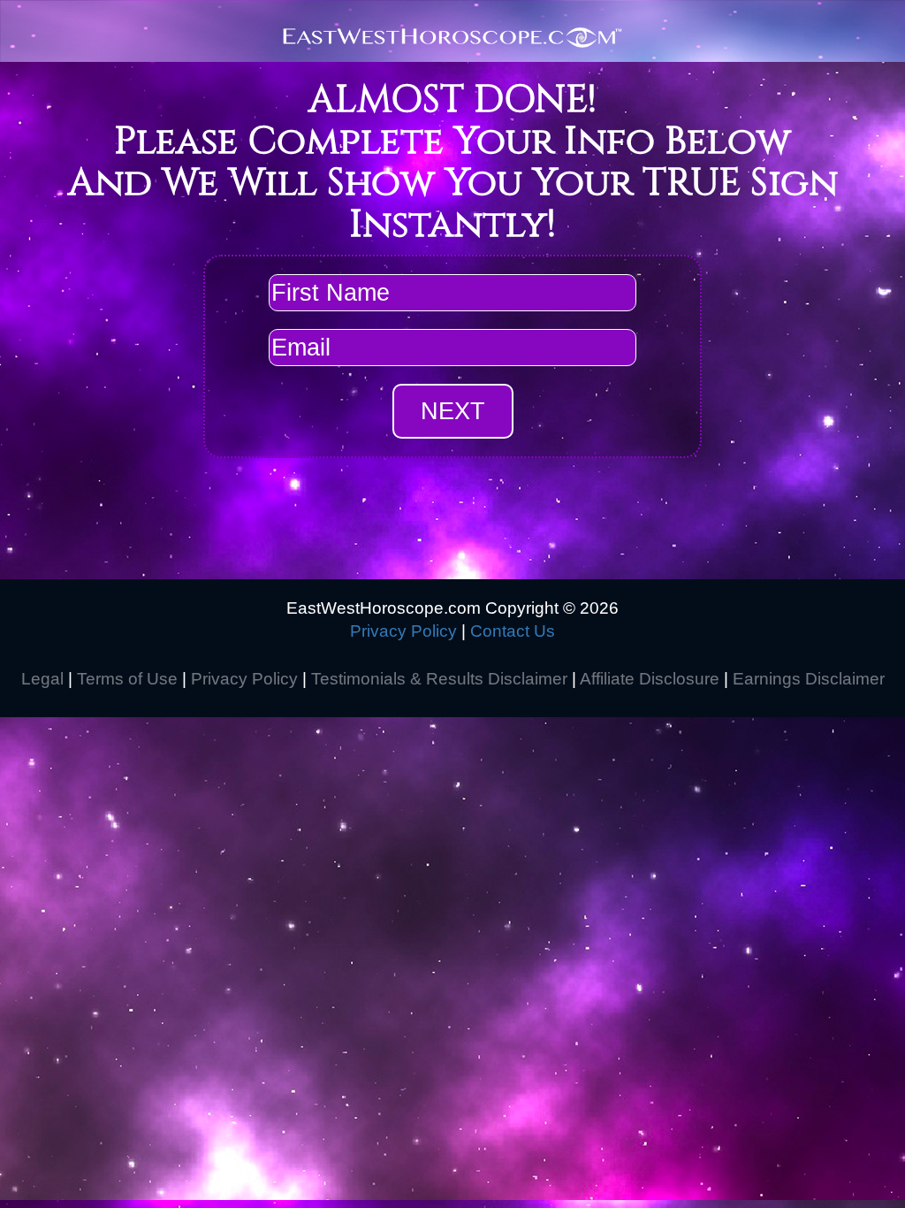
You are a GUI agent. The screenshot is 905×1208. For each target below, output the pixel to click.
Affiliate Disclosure (649, 678)
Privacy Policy (403, 631)
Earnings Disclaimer (809, 678)
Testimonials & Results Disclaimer (439, 678)
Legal (42, 678)
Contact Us (512, 631)
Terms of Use (127, 678)
